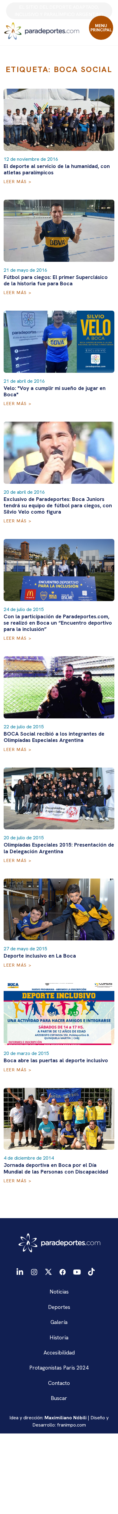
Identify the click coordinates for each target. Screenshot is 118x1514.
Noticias (59, 1291)
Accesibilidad (59, 1352)
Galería (59, 1322)
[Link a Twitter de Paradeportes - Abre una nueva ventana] (48, 1271)
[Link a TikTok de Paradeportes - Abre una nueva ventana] (91, 1271)
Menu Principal (101, 28)
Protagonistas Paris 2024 (59, 1367)
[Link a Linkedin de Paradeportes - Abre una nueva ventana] (20, 1272)
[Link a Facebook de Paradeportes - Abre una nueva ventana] (62, 1271)
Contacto (59, 1382)
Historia (59, 1337)
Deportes (59, 1306)
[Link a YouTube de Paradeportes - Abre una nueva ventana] (77, 1271)
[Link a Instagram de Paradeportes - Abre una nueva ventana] (34, 1271)
